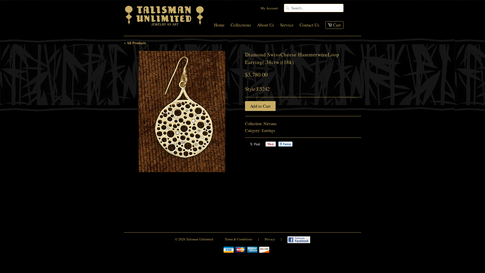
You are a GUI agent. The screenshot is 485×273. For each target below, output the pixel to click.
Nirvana (269, 123)
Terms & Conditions (238, 239)
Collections (241, 25)
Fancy (285, 144)
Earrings (268, 130)
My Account (269, 8)
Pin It (270, 144)
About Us (265, 25)
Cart (337, 25)
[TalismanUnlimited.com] (165, 25)
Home (219, 25)
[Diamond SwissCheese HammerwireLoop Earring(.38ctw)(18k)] (182, 111)
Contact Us (309, 25)
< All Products (135, 43)
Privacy (270, 239)
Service (287, 25)
